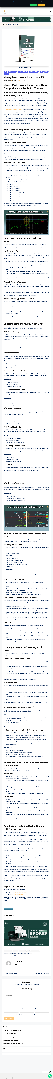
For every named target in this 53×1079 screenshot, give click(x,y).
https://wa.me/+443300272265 (19, 892)
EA (6, 24)
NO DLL (6, 74)
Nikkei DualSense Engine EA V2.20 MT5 (13, 1043)
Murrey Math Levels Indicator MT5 (24, 953)
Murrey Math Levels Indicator (10, 953)
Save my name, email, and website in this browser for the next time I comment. (22, 1014)
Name (5, 1008)
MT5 (41, 71)
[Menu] (50, 11)
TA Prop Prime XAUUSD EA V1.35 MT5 (12, 1030)
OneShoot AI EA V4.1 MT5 (9, 1033)
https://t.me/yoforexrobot (17, 894)
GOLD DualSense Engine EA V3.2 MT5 (12, 1037)
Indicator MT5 (22, 951)
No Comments (23, 80)
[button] (16, 964)
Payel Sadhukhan (19, 962)
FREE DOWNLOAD (23, 71)
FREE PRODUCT (34, 71)
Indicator (15, 951)
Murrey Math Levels (35, 951)
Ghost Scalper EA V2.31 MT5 (10, 1040)
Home (3, 24)
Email (21, 1008)
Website (37, 1008)
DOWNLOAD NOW (8, 909)
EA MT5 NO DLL (12, 71)
